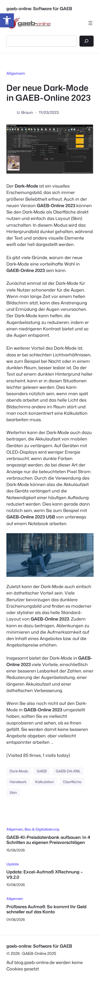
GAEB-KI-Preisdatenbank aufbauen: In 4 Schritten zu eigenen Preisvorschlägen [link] (48, 840)
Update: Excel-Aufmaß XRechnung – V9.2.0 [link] (44, 874)
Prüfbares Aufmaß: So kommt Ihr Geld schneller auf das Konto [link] (46, 909)
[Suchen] (86, 41)
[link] (7, 20)
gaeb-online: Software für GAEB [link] (39, 8)
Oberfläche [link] (72, 781)
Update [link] (12, 863)
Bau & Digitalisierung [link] (42, 829)
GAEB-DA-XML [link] (68, 770)
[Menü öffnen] (90, 23)
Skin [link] (13, 792)
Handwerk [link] (18, 781)
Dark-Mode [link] (19, 770)
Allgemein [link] (15, 73)
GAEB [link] (42, 770)
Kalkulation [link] (44, 781)
